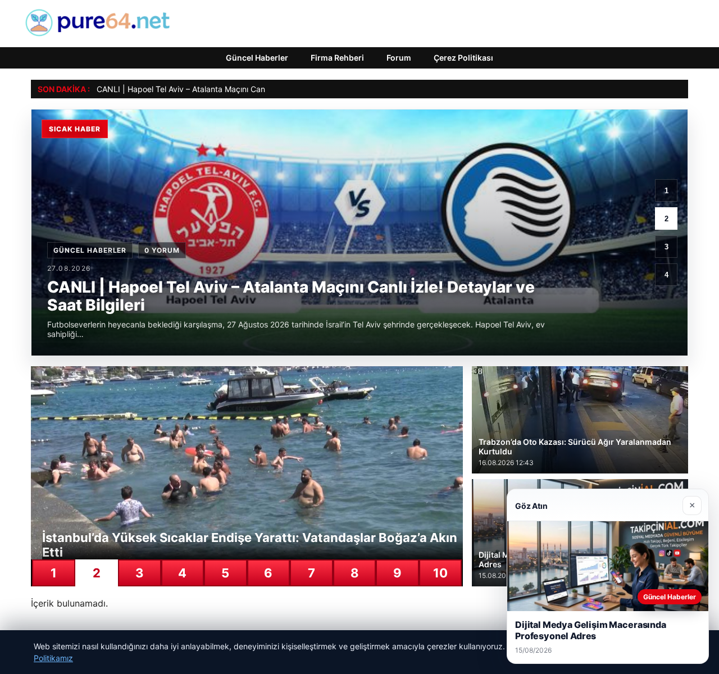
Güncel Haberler (257, 57)
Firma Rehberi (337, 57)
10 (440, 573)
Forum (398, 57)
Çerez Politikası (463, 57)
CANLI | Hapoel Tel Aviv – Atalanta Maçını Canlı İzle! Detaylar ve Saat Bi (227, 89)
